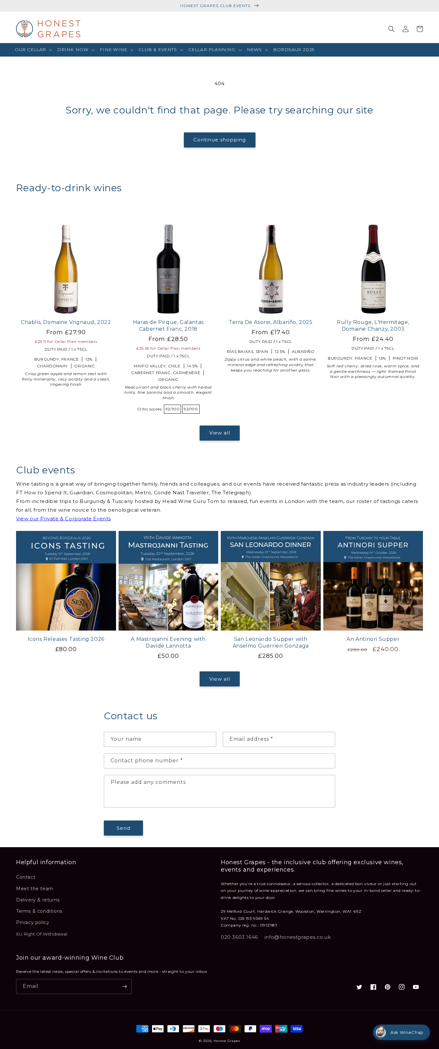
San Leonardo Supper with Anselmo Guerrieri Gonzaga (271, 642)
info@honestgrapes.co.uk (297, 937)
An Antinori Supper (372, 639)
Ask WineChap (407, 1032)
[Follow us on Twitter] (359, 987)
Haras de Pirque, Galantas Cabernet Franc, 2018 (168, 325)
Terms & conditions (39, 911)
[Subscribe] (124, 986)
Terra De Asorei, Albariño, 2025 (271, 322)
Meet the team (34, 889)
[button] (33, 50)
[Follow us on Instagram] (402, 987)
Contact (25, 877)
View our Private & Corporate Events (63, 519)
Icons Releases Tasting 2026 (66, 639)
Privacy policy (32, 922)
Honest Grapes (227, 1041)
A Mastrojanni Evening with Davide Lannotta (168, 642)
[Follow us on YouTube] (416, 987)
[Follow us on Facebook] (373, 987)
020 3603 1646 (239, 937)
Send (123, 828)
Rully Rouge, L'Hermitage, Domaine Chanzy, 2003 (373, 325)
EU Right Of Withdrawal (41, 934)
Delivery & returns (38, 900)
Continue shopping (219, 140)
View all (219, 433)
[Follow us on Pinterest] (388, 987)
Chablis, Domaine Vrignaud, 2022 (66, 322)
